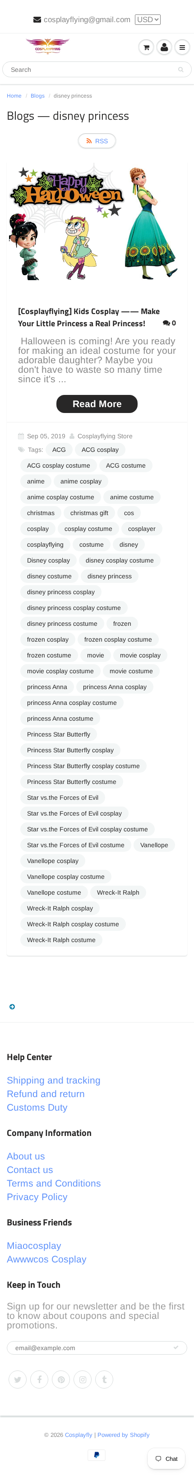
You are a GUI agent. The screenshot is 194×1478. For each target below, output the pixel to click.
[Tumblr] (104, 1379)
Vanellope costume (54, 892)
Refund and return (46, 1094)
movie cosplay (140, 655)
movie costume (131, 671)
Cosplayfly (78, 1434)
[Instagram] (83, 1379)
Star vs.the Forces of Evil (62, 797)
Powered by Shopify (123, 1434)
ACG (59, 449)
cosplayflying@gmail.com (87, 19)
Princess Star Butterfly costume (71, 781)
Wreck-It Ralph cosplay (60, 908)
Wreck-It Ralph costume (61, 939)
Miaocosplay (34, 1245)
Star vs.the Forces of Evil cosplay (74, 813)
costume (91, 544)
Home (14, 96)
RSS (101, 141)
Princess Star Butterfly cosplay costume (83, 765)
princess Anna (47, 686)
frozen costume (49, 655)
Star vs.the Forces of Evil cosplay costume (87, 829)
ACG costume (126, 465)
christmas (41, 512)
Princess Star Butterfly (58, 734)
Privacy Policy (37, 1197)
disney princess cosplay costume (74, 607)
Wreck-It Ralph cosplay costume (73, 924)
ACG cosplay (100, 449)
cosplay (38, 528)
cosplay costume (88, 528)
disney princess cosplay (61, 592)
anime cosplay (81, 481)
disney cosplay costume (120, 560)
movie (95, 655)
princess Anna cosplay (115, 686)
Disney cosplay (48, 560)
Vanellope (154, 845)
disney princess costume (62, 623)
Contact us (30, 1169)
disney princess (110, 576)
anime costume (132, 497)
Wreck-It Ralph (118, 892)
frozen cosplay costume (118, 639)
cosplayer (142, 528)
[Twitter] (18, 1379)
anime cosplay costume (60, 497)
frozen (122, 623)
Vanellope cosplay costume (66, 876)
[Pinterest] (61, 1379)
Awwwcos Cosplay (47, 1259)
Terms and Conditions (54, 1183)
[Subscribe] (176, 1347)
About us (26, 1156)
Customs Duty (37, 1107)
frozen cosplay (48, 639)
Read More (97, 404)
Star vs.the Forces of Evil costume (76, 845)
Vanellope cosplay (53, 860)
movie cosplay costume (60, 671)
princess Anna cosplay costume (72, 702)
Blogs (38, 96)
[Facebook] (39, 1379)
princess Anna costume (60, 718)
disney (129, 544)
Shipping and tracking (54, 1080)
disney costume (49, 576)
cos (129, 512)
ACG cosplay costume (58, 465)
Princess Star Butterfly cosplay (70, 750)
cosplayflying (45, 544)
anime (36, 481)
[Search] (181, 69)
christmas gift (89, 512)
